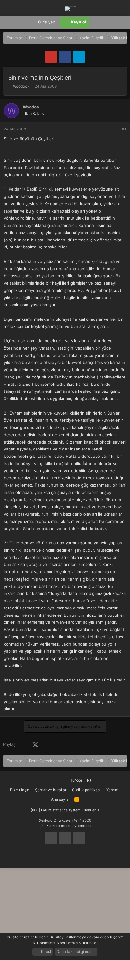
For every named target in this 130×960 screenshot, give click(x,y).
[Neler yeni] (120, 22)
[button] (108, 22)
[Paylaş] (115, 129)
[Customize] (96, 22)
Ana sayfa (60, 799)
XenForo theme (58, 826)
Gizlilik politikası (86, 789)
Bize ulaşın (19, 789)
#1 (124, 129)
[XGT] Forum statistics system (65, 810)
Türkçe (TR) (80, 780)
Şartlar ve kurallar (50, 789)
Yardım (112, 789)
